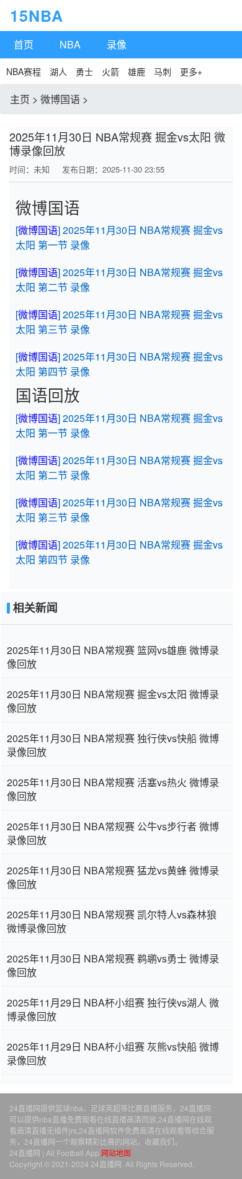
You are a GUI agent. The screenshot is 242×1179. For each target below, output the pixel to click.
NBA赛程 (23, 71)
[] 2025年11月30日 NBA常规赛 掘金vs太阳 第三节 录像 (119, 321)
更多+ (191, 71)
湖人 (58, 71)
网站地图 (116, 1152)
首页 (24, 44)
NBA (70, 44)
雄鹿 (136, 71)
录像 (117, 44)
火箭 (110, 71)
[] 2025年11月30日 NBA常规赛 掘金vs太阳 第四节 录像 (119, 364)
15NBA (15, 15)
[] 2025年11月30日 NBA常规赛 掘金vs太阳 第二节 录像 (119, 279)
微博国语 (60, 99)
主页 (20, 99)
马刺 (162, 71)
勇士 (84, 71)
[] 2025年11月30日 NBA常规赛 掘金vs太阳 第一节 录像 (119, 237)
